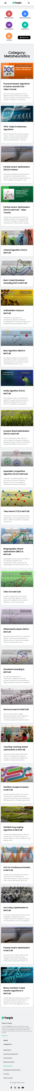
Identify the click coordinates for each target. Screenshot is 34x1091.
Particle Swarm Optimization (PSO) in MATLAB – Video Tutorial (16, 210)
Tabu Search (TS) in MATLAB (16, 511)
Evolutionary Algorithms (10, 1054)
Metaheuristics (7, 1066)
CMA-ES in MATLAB (12, 591)
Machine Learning (8, 1062)
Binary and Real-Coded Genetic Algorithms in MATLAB (14, 991)
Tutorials (6, 1074)
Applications (7, 1050)
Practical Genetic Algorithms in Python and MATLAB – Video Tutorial (16, 86)
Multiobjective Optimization (11, 1070)
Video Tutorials (8, 1078)
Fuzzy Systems (7, 1058)
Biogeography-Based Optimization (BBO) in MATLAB (13, 551)
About (5, 1040)
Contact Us (7, 1044)
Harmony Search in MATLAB (16, 709)
